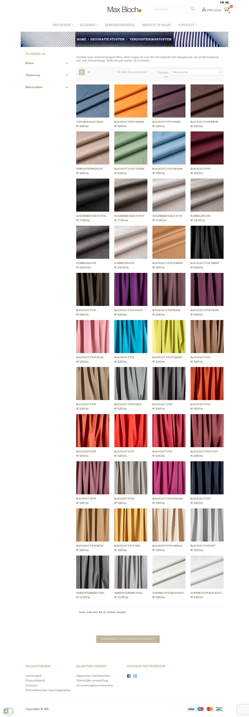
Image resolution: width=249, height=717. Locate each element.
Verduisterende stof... (90, 592)
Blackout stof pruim (205, 310)
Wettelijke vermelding (92, 680)
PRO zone (214, 10)
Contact (31, 685)
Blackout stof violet (128, 310)
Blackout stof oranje (129, 121)
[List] (89, 72)
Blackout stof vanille (167, 545)
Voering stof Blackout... (168, 592)
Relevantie (197, 72)
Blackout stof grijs (127, 404)
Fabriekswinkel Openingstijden (47, 690)
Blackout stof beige (89, 545)
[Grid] (82, 72)
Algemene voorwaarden (93, 675)
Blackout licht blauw (167, 168)
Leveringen (33, 675)
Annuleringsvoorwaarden (94, 685)
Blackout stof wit (203, 545)
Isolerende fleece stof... (91, 215)
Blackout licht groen (129, 168)
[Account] (204, 10)
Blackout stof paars (166, 121)
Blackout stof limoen (167, 357)
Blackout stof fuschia (167, 498)
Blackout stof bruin (204, 121)
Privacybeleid (35, 680)
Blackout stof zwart (205, 262)
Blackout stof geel (127, 545)
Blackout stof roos (89, 357)
